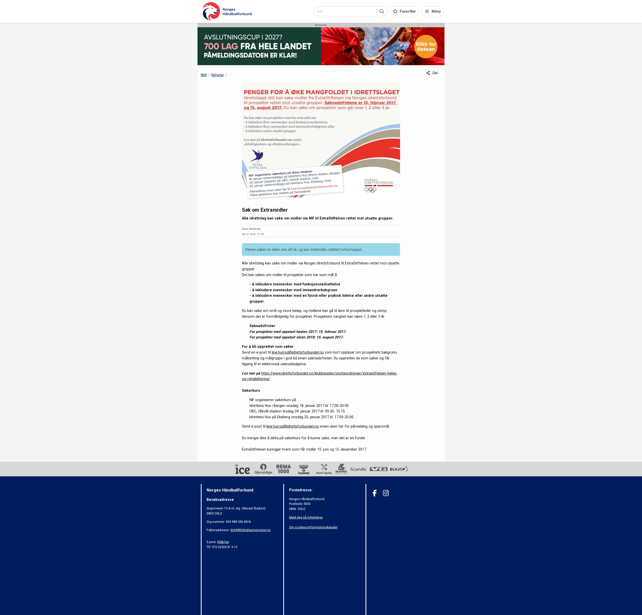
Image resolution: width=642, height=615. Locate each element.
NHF (204, 75)
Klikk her (223, 542)
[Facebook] (374, 493)
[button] (382, 11)
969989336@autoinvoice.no (250, 530)
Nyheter (217, 75)
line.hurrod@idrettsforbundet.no (298, 352)
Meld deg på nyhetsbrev (306, 517)
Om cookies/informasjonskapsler (313, 527)
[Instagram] (386, 493)
